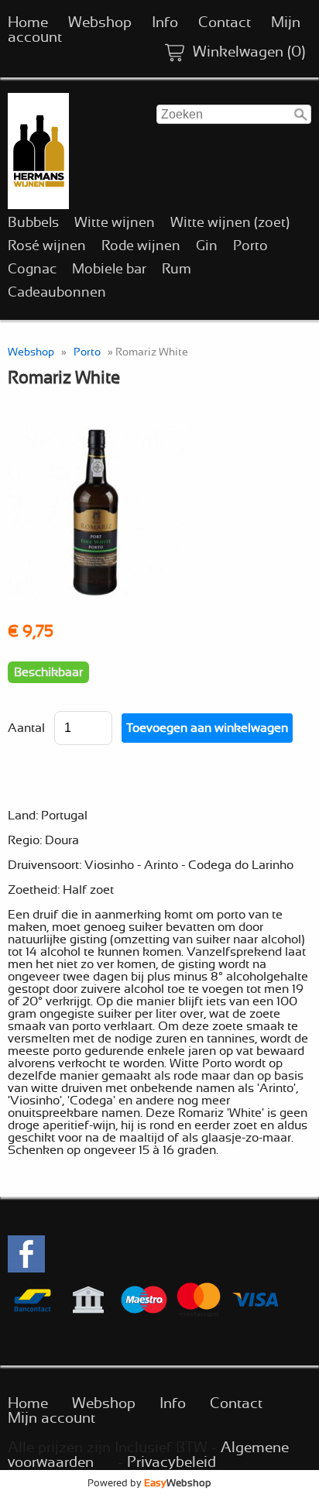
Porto (250, 246)
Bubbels (33, 223)
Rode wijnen (140, 246)
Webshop (100, 22)
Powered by (149, 1483)
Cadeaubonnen (57, 293)
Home (28, 22)
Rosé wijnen (47, 246)
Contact (224, 22)
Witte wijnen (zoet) (230, 223)
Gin (207, 246)
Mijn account (51, 1418)
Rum (176, 269)
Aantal (26, 728)
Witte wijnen (114, 223)
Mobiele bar (109, 269)
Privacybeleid (171, 1462)
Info (165, 22)
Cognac (32, 269)
